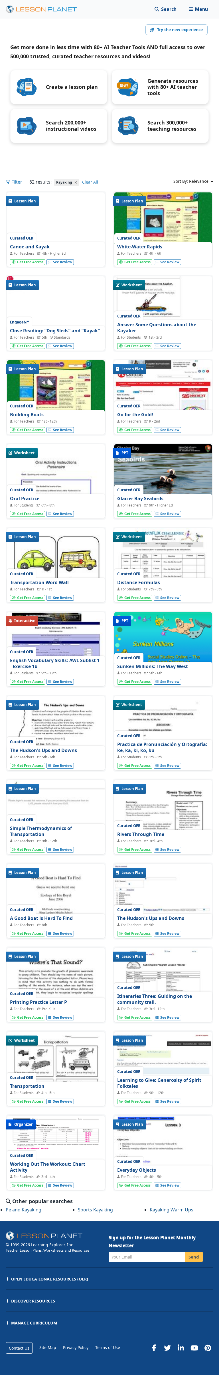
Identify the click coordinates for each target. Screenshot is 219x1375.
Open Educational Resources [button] (49, 1279)
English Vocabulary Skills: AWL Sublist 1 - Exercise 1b (55, 663)
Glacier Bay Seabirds (140, 498)
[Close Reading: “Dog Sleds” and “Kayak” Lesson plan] (56, 322)
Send (193, 1257)
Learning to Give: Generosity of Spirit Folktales (159, 1083)
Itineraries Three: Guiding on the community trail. (154, 999)
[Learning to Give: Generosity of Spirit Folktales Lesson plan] (163, 1068)
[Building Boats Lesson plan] (56, 397)
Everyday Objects (136, 1170)
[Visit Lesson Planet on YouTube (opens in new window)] (194, 1348)
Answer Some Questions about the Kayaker (156, 327)
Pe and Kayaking (23, 1210)
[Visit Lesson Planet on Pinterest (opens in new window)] (207, 1348)
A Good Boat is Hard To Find (41, 918)
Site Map (47, 1347)
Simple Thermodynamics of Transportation (41, 831)
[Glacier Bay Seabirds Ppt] (163, 481)
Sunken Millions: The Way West (152, 666)
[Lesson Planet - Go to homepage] (44, 9)
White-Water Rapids (139, 247)
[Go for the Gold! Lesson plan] (163, 397)
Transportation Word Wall (39, 582)
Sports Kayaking (95, 1210)
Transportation (27, 1086)
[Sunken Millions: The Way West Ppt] (163, 649)
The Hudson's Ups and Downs (43, 750)
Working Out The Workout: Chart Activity (47, 1167)
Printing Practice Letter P (38, 1002)
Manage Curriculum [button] (34, 1323)
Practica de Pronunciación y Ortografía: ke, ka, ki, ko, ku (162, 747)
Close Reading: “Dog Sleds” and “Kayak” (55, 330)
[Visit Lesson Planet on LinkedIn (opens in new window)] (180, 1348)
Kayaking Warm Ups (171, 1210)
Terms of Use (107, 1347)
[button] (198, 9)
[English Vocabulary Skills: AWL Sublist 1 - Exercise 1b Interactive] (56, 649)
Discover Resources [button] (33, 1301)
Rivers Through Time (140, 834)
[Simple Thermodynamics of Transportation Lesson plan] (56, 817)
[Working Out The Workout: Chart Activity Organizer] (56, 1152)
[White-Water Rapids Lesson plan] (163, 229)
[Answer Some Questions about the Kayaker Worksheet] (163, 313)
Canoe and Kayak (30, 247)
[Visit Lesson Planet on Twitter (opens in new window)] (167, 1348)
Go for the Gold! (135, 414)
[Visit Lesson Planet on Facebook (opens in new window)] (154, 1348)
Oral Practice (24, 498)
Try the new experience (180, 29)
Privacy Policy (75, 1347)
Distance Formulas (138, 582)
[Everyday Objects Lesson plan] (163, 1178)
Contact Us (19, 1348)
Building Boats (27, 414)
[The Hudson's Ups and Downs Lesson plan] (163, 901)
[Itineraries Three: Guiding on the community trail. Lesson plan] (163, 984)
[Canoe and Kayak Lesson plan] (56, 229)
